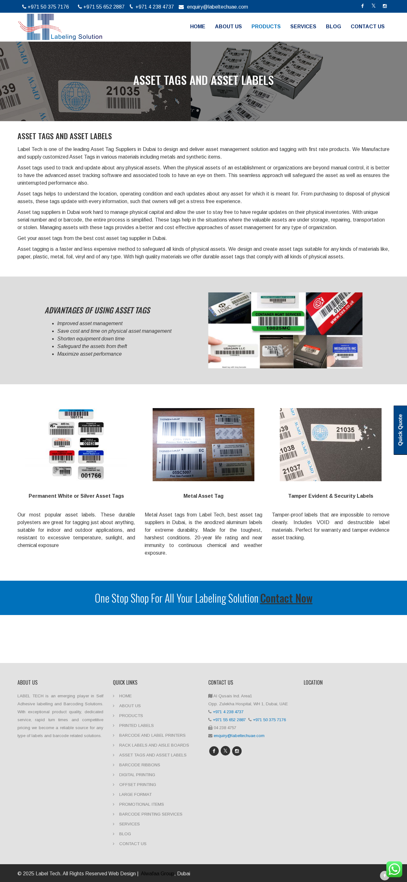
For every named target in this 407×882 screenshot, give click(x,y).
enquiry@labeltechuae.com (217, 7)
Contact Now (286, 598)
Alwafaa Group (157, 873)
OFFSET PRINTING (137, 784)
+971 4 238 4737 (228, 711)
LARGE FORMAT (135, 794)
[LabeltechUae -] (60, 25)
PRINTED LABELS (136, 725)
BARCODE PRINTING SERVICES (151, 814)
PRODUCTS (266, 26)
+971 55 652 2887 (230, 719)
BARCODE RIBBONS (139, 764)
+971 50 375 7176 (270, 719)
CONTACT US (368, 26)
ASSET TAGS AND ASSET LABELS (153, 755)
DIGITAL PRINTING (137, 774)
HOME (197, 26)
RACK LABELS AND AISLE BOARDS (154, 745)
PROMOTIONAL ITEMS (141, 804)
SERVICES (303, 26)
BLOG (333, 26)
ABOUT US (228, 26)
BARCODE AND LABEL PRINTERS (152, 735)
